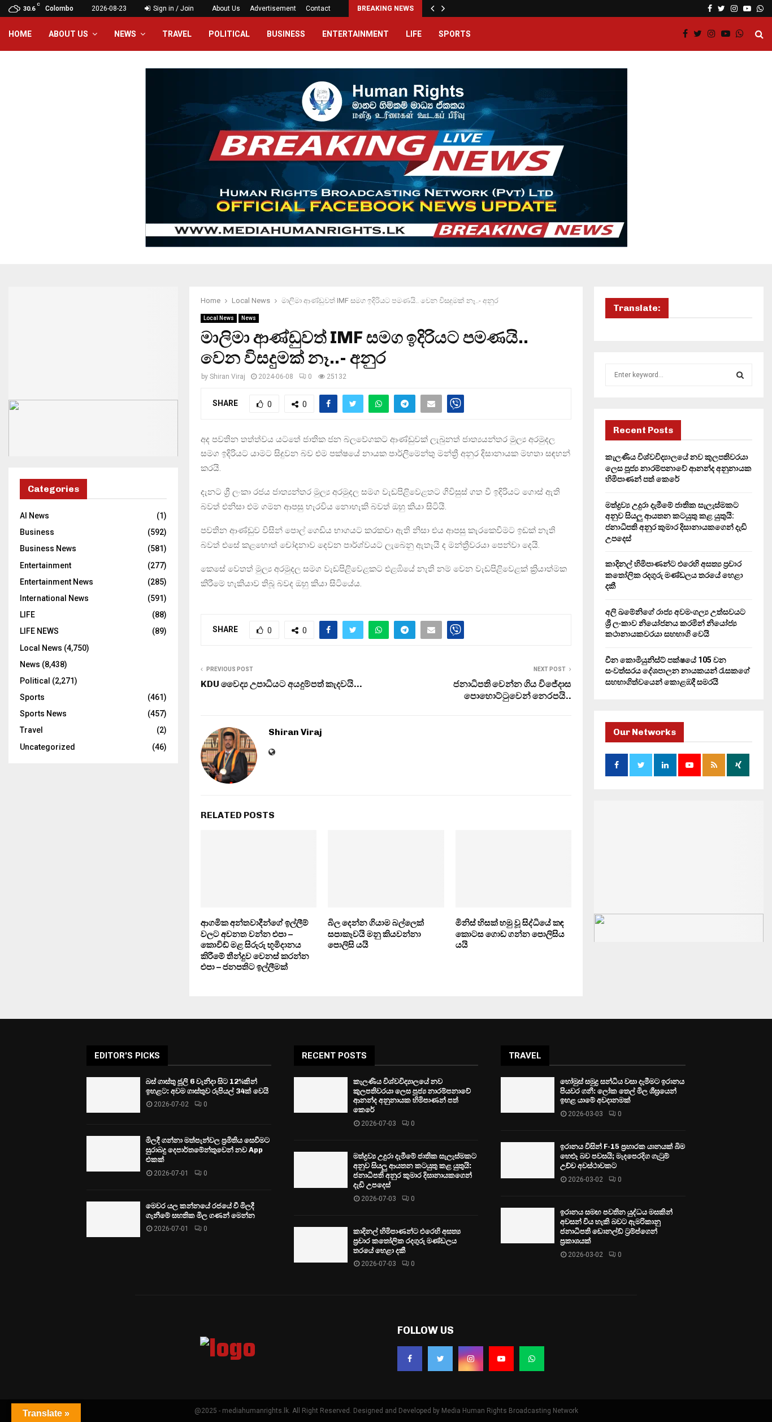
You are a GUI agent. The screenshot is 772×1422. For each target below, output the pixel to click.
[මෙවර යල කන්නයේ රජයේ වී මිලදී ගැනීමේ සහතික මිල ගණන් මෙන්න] (113, 1219)
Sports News (43, 713)
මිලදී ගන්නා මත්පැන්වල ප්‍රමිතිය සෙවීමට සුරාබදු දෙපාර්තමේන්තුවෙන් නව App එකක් (208, 1150)
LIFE (414, 33)
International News (54, 598)
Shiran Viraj (227, 377)
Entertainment (355, 33)
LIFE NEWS (39, 631)
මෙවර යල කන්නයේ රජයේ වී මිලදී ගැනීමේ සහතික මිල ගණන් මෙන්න (200, 1210)
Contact (318, 8)
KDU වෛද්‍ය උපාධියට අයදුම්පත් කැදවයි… (281, 683)
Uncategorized (47, 746)
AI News (34, 515)
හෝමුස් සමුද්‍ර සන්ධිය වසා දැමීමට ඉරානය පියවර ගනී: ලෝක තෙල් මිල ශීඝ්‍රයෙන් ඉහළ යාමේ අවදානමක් (622, 1091)
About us (68, 33)
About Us (226, 8)
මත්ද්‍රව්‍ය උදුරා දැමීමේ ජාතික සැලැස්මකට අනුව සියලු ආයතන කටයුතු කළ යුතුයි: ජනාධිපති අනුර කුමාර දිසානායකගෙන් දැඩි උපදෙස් (414, 1170)
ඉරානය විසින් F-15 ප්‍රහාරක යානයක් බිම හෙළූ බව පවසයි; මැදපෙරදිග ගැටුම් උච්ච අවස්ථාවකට (622, 1156)
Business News (48, 548)
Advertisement (273, 8)
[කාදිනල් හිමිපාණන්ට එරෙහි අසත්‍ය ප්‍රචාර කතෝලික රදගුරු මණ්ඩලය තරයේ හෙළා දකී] (321, 1245)
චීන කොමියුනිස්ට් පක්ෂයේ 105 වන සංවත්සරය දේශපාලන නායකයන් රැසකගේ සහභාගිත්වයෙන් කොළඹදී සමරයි (677, 670)
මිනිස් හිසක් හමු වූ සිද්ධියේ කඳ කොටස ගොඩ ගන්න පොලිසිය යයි (510, 934)
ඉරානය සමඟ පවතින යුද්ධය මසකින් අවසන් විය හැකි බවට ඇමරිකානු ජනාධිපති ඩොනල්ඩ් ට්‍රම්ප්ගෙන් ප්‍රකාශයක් (616, 1226)
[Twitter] (700, 34)
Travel (177, 33)
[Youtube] (728, 34)
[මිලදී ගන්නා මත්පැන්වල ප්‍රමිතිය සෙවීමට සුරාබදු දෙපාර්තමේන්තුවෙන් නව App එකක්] (113, 1154)
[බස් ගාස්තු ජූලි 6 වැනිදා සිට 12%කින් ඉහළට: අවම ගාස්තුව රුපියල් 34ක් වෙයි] (113, 1095)
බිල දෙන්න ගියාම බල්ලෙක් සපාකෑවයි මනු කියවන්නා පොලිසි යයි (376, 934)
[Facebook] (688, 34)
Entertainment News (56, 581)
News (125, 33)
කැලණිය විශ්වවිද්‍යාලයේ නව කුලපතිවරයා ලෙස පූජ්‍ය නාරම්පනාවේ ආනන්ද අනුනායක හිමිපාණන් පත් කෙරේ (678, 467)
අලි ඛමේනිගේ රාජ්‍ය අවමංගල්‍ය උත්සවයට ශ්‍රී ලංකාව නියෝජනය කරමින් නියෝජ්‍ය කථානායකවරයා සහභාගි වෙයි (675, 622)
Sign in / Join (172, 8)
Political (229, 33)
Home (20, 33)
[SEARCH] (740, 375)
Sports (455, 33)
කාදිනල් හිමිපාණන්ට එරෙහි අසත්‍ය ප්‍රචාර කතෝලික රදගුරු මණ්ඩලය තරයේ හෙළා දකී (674, 574)
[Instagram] (714, 34)
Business (286, 33)
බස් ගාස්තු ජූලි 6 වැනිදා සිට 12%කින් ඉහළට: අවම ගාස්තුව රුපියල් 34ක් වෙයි (207, 1086)
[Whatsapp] (742, 34)
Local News (218, 318)
